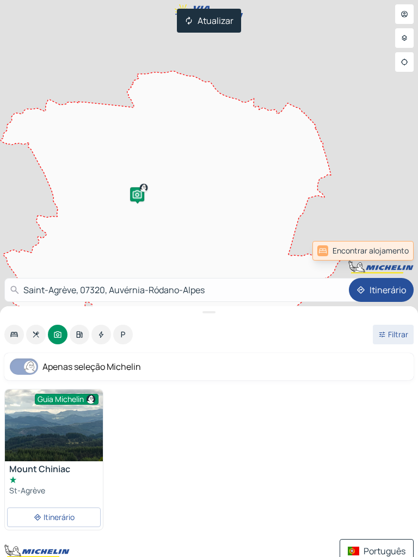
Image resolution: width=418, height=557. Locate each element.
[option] (14, 334)
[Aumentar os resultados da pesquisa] (209, 312)
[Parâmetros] (404, 38)
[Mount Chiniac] (54, 426)
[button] (137, 194)
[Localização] (404, 62)
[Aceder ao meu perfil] (404, 14)
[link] (363, 251)
